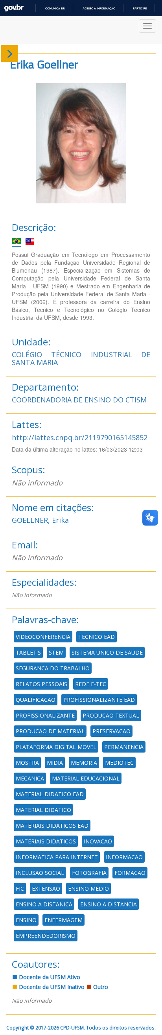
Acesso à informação (99, 8)
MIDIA (55, 762)
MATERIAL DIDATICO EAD (50, 794)
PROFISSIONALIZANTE (45, 715)
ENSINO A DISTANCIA (108, 904)
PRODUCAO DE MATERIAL (50, 731)
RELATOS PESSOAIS (41, 684)
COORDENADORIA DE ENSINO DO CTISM (79, 399)
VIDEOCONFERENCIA (43, 636)
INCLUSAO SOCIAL (40, 872)
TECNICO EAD (96, 636)
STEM (56, 652)
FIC (20, 888)
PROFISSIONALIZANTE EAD (99, 699)
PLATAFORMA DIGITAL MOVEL (56, 747)
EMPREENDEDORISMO (45, 935)
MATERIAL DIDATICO (43, 810)
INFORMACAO (124, 857)
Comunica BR (55, 8)
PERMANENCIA (124, 747)
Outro (100, 987)
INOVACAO (98, 841)
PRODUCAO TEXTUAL (111, 715)
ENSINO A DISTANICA (44, 904)
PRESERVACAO (111, 731)
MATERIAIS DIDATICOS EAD (52, 825)
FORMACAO (129, 872)
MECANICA (30, 778)
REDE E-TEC (90, 684)
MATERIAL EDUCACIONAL (86, 778)
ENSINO (26, 920)
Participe (140, 8)
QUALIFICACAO (35, 699)
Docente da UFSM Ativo (48, 977)
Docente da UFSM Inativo (51, 987)
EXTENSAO (46, 888)
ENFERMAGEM (63, 920)
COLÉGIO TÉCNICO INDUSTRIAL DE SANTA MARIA (81, 358)
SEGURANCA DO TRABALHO (53, 668)
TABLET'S (28, 652)
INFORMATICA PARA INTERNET (57, 857)
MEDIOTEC (119, 762)
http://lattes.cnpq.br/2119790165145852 (79, 437)
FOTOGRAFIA (89, 872)
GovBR (14, 8)
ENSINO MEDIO (88, 888)
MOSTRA (27, 762)
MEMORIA (84, 762)
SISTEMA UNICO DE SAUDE (107, 652)
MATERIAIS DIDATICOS (46, 841)
